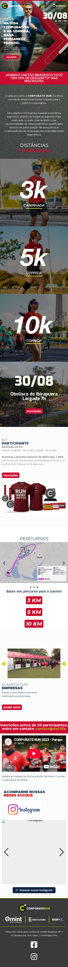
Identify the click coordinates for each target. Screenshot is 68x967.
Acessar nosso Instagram (36, 890)
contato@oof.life (51, 729)
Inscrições (11, 57)
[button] (42, 6)
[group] (34, 852)
